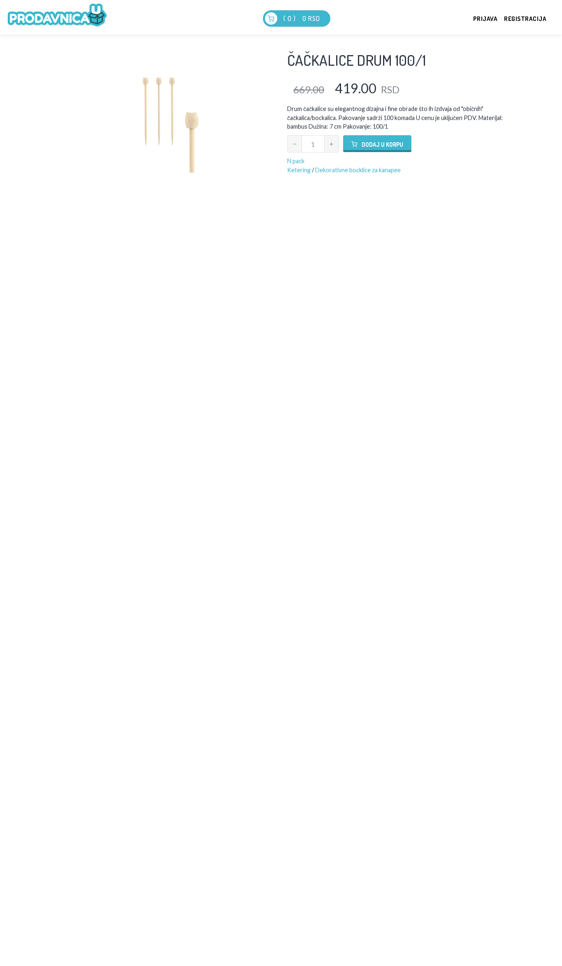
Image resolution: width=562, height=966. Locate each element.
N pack (295, 160)
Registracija (525, 19)
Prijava (485, 19)
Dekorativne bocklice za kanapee (358, 169)
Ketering (299, 169)
